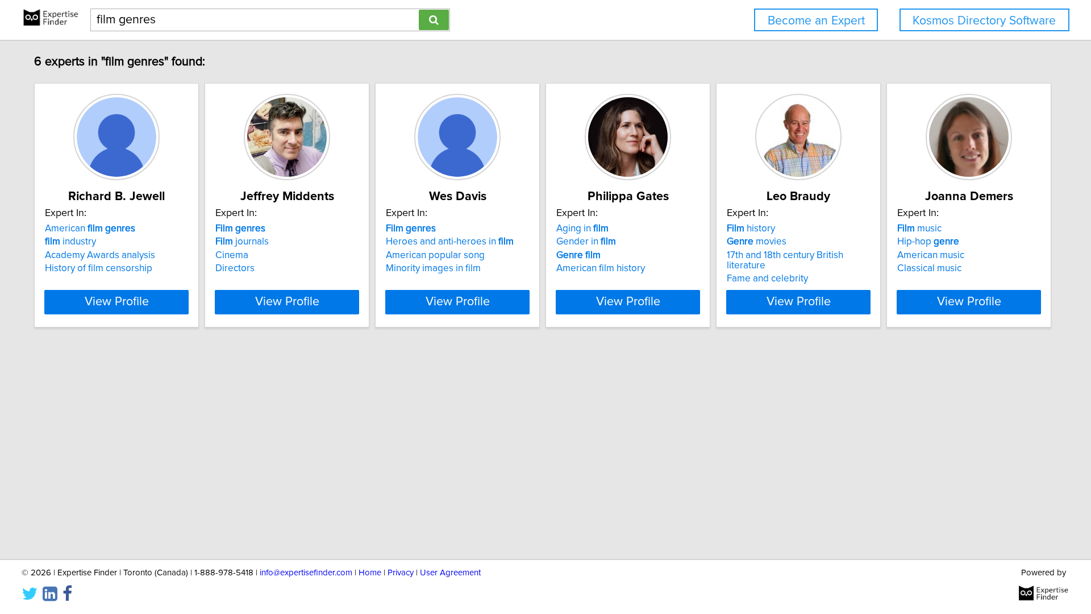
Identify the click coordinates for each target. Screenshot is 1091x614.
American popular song (435, 255)
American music (930, 255)
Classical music (929, 268)
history (751, 228)
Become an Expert (816, 21)
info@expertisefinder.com (306, 573)
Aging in (582, 228)
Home (370, 573)
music (919, 228)
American (90, 228)
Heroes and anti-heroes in (450, 242)
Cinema (231, 255)
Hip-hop (928, 242)
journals (242, 242)
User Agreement (450, 573)
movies (756, 242)
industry (70, 242)
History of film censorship (98, 268)
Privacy (401, 573)
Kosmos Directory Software (984, 21)
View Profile (117, 302)
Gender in (586, 242)
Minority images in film (433, 268)
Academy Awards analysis (100, 255)
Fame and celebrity (767, 278)
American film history (600, 268)
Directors (235, 268)
